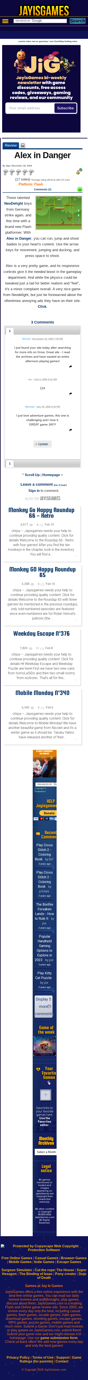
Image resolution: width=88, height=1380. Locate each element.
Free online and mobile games (46, 12)
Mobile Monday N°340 (42, 692)
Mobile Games (20, 1262)
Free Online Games (16, 1258)
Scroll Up (32, 475)
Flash (38, 184)
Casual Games (46, 1258)
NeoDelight (13, 203)
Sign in (34, 491)
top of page (60, 485)
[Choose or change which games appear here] (49, 1083)
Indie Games (44, 1262)
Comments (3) (42, 189)
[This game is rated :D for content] (79, 190)
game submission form (59, 1338)
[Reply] (69, 367)
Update (43, 444)
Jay (8, 166)
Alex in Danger (18, 238)
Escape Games (69, 1262)
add (45, 1094)
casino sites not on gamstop (33, 41)
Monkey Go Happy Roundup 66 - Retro (41, 512)
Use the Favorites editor (44, 1121)
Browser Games (74, 1258)
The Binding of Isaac (36, 1274)
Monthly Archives (46, 1141)
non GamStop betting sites (63, 41)
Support (62, 1357)
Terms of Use (43, 1357)
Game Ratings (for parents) (50, 1359)
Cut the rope (45, 1270)
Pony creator (65, 1274)
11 (38, 648)
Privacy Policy (18, 1357)
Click (42, 307)
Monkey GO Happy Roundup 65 (42, 572)
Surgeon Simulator (16, 1270)
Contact (62, 1361)
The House (65, 1270)
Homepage (51, 475)
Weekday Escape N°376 (41, 633)
